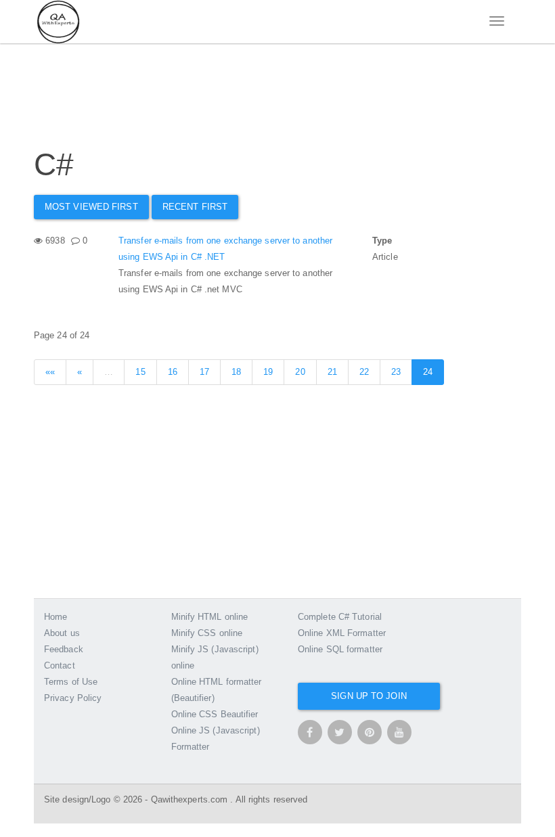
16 (172, 372)
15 (140, 372)
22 (364, 372)
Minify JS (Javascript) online (215, 657)
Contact (59, 665)
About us (62, 633)
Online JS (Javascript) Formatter (215, 738)
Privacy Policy (73, 698)
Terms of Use (70, 682)
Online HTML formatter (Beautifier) (216, 690)
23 (396, 372)
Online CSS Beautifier (215, 714)
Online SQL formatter (340, 649)
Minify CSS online (207, 633)
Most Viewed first (91, 207)
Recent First (194, 207)
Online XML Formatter (342, 633)
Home (55, 617)
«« (50, 372)
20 (300, 372)
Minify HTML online (209, 617)
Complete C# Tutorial (340, 617)
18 (236, 372)
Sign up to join (369, 696)
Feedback (63, 649)
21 (332, 372)
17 (204, 372)
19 (268, 372)
